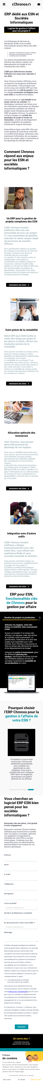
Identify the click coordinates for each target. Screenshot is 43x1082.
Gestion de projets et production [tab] (19, 617)
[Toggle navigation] (4, 4)
